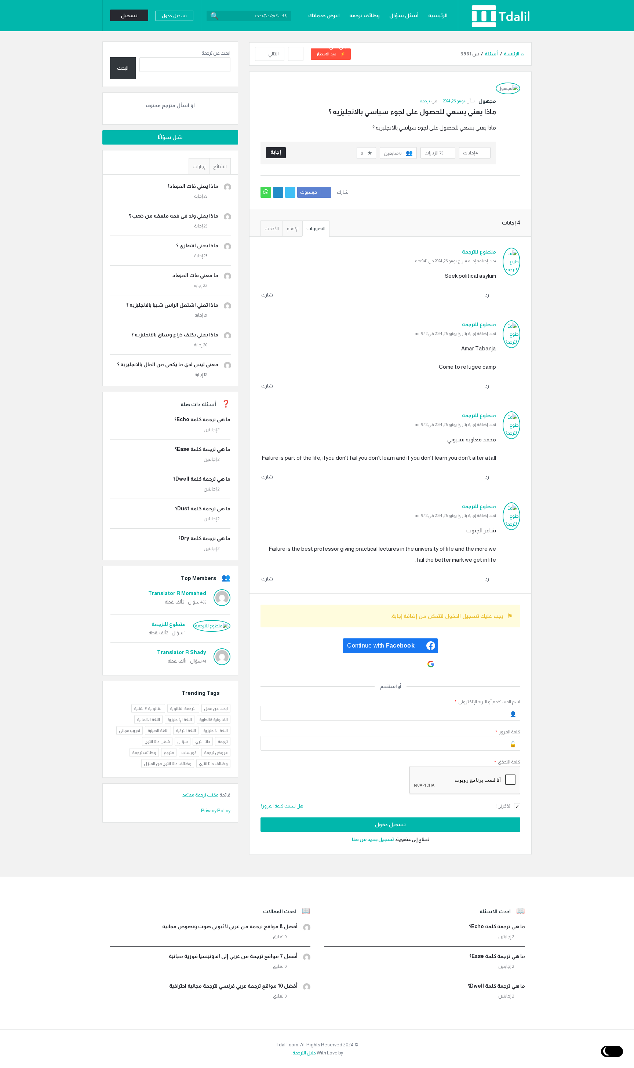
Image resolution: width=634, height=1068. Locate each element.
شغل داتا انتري (157, 741)
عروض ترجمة (216, 752)
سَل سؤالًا (170, 137)
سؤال (182, 741)
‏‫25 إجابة (200, 196)
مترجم (169, 752)
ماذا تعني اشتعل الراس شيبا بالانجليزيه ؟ (172, 305)
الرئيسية (438, 15)
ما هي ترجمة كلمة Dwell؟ (201, 479)
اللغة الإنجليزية (179, 719)
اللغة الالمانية (148, 719)
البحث (122, 68)
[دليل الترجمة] (495, 15)
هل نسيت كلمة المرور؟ (281, 806)
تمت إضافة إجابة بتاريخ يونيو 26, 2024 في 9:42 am (455, 333)
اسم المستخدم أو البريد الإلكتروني (487, 701)
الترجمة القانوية (183, 708)
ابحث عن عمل (216, 708)
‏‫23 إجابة (200, 226)
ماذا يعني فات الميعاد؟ (192, 186)
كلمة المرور (507, 732)
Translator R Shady (181, 652)
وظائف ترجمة (364, 15)
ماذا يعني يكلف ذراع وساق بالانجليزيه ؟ (174, 335)
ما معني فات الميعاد (195, 275)
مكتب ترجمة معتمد (200, 795)
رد (487, 295)
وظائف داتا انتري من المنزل (168, 763)
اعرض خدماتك (324, 15)
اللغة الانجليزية (215, 730)
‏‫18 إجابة (200, 374)
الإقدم (293, 228)
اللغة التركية (186, 730)
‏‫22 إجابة (200, 285)
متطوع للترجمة (169, 624)
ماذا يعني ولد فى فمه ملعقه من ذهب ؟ (173, 216)
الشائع (220, 166)
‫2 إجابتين (211, 429)
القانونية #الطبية (213, 719)
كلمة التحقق (507, 762)
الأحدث (272, 228)
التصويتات (315, 228)
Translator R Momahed (177, 593)
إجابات (199, 166)
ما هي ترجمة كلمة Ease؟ (202, 449)
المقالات (438, 47)
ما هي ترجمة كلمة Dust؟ (202, 508)
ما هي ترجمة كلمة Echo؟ (202, 419)
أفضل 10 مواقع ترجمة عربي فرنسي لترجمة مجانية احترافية (233, 986)
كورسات (189, 752)
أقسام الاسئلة (401, 47)
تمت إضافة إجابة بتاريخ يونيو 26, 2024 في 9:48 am (455, 424)
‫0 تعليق (280, 936)
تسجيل (129, 15)
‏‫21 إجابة (200, 315)
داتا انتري (202, 741)
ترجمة (425, 101)
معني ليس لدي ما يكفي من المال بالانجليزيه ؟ (167, 364)
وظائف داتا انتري (213, 763)
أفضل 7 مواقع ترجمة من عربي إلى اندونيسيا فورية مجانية (233, 956)
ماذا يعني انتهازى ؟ (197, 245)
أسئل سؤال (404, 15)
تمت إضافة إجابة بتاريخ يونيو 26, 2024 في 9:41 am (455, 261)
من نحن (338, 47)
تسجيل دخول (174, 16)
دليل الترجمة (304, 1053)
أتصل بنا (365, 47)
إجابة (275, 152)
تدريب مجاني (129, 730)
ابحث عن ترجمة (215, 53)
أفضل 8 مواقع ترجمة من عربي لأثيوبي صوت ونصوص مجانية (230, 926)
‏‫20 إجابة (200, 344)
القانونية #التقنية (148, 708)
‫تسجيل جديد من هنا (373, 839)
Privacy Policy (215, 810)
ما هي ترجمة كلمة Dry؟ (204, 538)
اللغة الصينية (157, 730)
